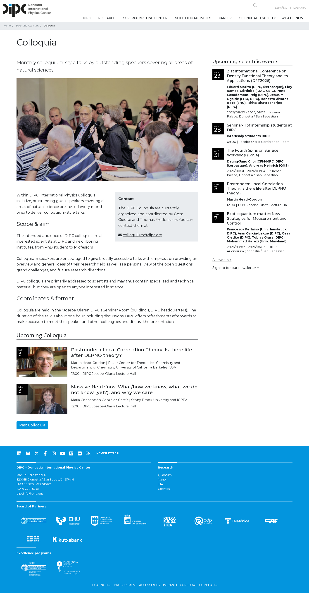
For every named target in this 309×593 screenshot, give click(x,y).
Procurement (125, 585)
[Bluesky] (28, 453)
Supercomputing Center (145, 18)
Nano (162, 479)
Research (107, 18)
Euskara (299, 7)
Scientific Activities (193, 18)
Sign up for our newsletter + (235, 268)
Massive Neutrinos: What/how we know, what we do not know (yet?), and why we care (134, 389)
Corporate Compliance (199, 585)
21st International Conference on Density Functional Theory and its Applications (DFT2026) (257, 76)
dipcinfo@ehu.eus (30, 493)
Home (7, 25)
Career (225, 18)
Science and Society (257, 18)
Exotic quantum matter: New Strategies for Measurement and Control (257, 218)
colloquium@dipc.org (142, 235)
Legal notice (101, 585)
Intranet (170, 585)
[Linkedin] (19, 453)
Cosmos (164, 488)
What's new (292, 18)
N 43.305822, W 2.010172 (34, 484)
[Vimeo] (71, 453)
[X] (36, 453)
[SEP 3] (42, 361)
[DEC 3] (42, 399)
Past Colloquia (32, 425)
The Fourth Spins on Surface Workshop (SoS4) (252, 152)
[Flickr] (79, 453)
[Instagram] (53, 453)
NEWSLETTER (107, 453)
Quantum (165, 475)
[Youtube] (62, 453)
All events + (221, 260)
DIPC (86, 18)
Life (160, 484)
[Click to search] (255, 5)
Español (281, 7)
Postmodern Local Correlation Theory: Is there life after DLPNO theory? (131, 352)
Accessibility (150, 585)
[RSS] (88, 453)
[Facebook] (45, 453)
